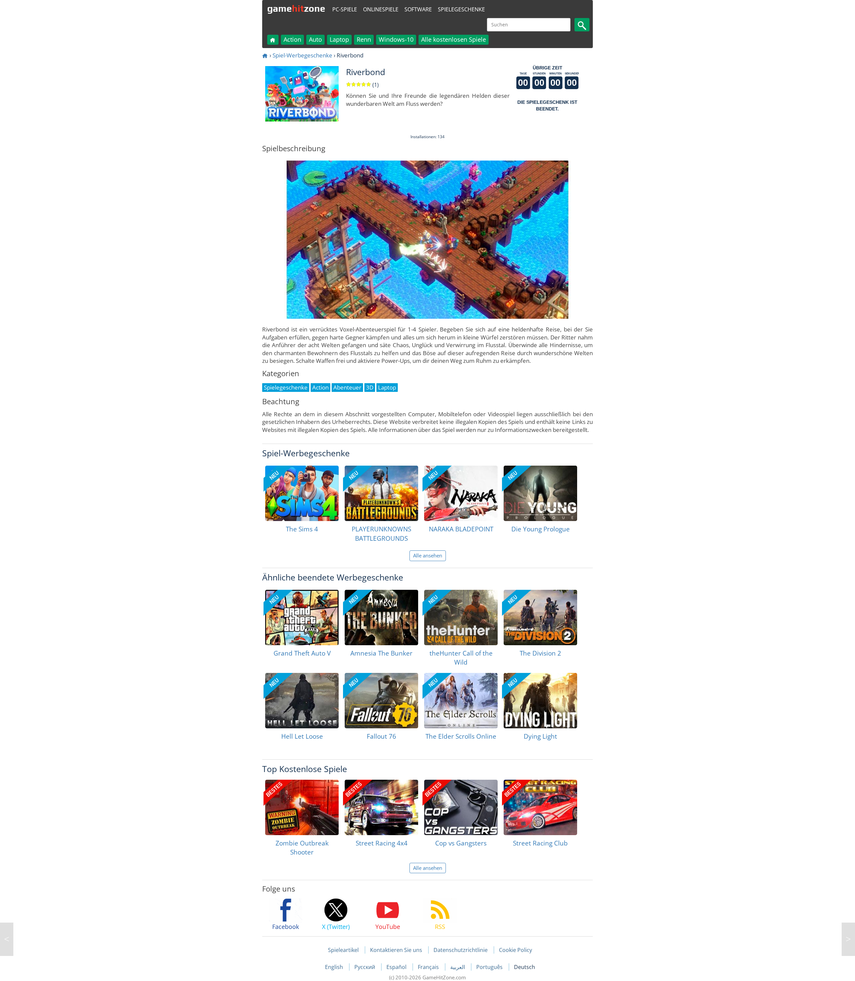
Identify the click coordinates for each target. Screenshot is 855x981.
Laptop (339, 39)
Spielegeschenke (461, 9)
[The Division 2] (540, 617)
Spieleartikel (343, 950)
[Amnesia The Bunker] (381, 617)
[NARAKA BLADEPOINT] (461, 493)
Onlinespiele (380, 9)
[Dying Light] (540, 700)
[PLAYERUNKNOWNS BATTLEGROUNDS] (381, 493)
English (334, 967)
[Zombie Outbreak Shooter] (302, 807)
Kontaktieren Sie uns (396, 950)
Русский (365, 967)
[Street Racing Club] (540, 807)
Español (397, 967)
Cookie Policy (515, 950)
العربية (458, 967)
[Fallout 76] (381, 700)
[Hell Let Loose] (302, 700)
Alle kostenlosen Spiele (453, 39)
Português (490, 967)
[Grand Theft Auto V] (302, 617)
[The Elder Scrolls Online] (461, 700)
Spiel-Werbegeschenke (302, 55)
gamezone (296, 8)
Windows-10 (396, 39)
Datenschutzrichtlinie (461, 950)
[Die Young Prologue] (540, 493)
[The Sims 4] (302, 493)
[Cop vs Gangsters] (461, 807)
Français (429, 967)
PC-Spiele (344, 9)
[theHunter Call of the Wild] (461, 617)
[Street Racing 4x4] (381, 807)
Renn (364, 39)
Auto (315, 39)
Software (418, 9)
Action (292, 39)
